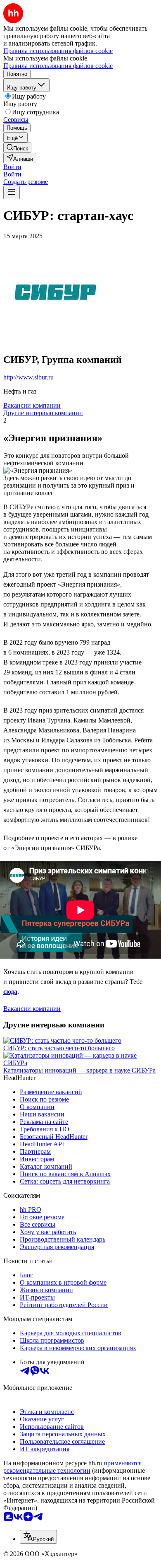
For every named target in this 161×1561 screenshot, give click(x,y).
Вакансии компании (32, 405)
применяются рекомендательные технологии (72, 1467)
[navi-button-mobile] (11, 192)
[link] (17, 148)
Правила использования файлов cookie (58, 65)
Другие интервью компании (43, 412)
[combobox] (38, 1537)
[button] (12, 166)
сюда (10, 991)
